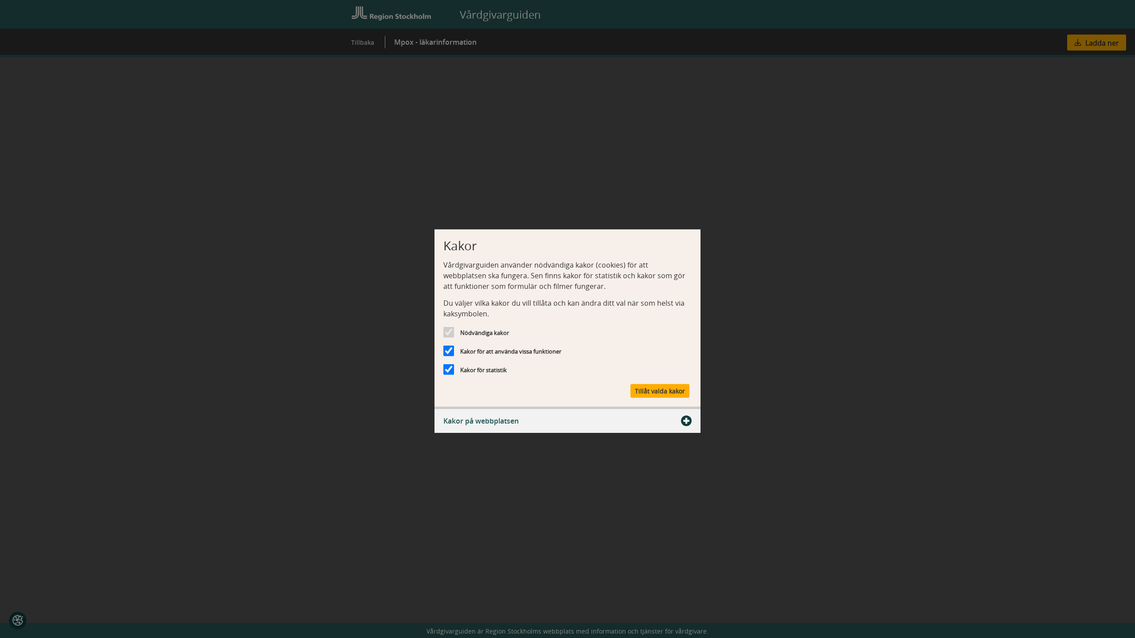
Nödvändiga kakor (484, 333)
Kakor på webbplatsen (481, 420)
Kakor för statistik (483, 370)
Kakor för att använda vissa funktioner (510, 351)
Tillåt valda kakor (660, 390)
